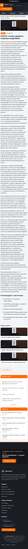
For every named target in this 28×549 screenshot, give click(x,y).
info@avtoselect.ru (15, 1)
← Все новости (6, 370)
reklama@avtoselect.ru (8, 526)
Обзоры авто (7, 9)
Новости (8, 544)
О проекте (12, 13)
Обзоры (21, 13)
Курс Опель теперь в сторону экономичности (10, 429)
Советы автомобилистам (7, 491)
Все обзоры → (14, 404)
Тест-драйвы (4, 503)
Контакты (13, 544)
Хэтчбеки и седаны (6, 508)
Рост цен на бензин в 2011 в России (12, 412)
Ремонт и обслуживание (7, 494)
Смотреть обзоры (9, 461)
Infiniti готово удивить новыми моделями (13, 418)
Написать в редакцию (8, 529)
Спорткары (4, 510)
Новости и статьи (10, 16)
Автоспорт (4, 496)
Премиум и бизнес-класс (7, 505)
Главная (3, 13)
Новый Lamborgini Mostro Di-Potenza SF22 (13, 423)
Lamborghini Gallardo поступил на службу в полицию (14, 435)
